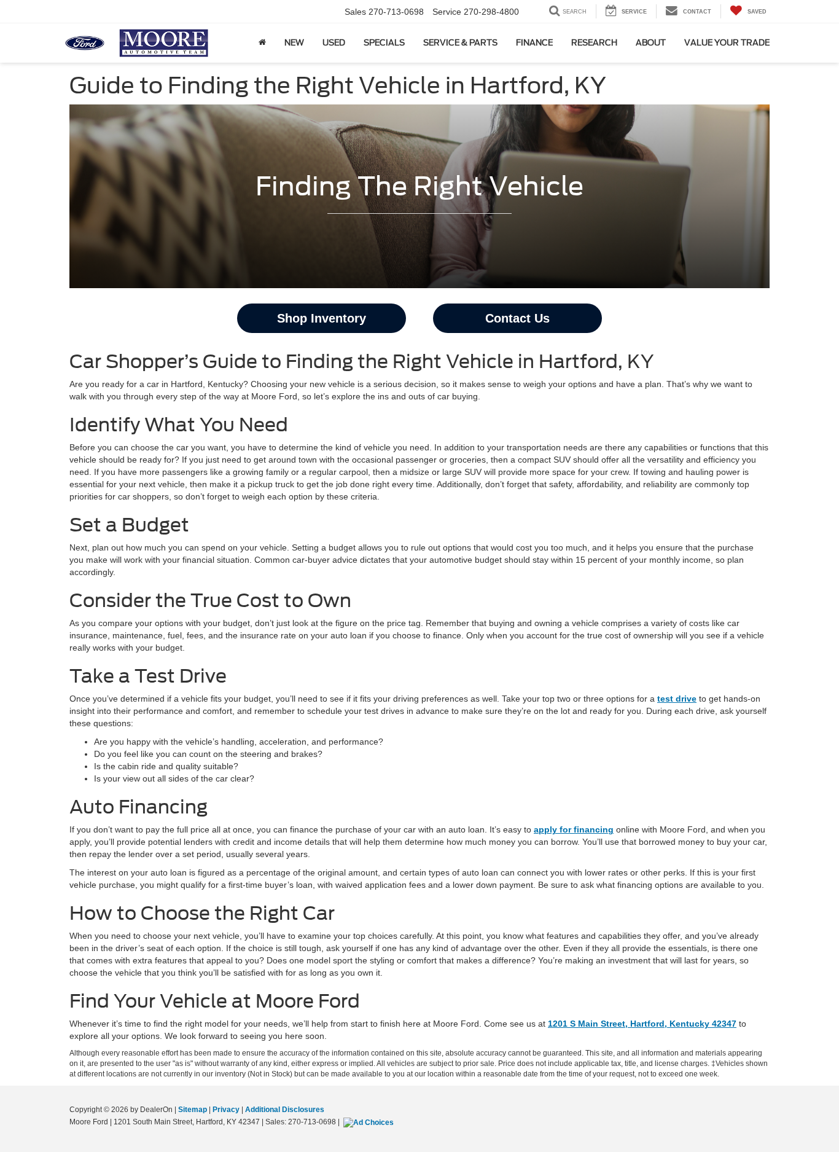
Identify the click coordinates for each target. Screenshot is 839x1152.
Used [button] (333, 42)
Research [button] (594, 42)
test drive (677, 698)
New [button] (294, 42)
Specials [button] (384, 42)
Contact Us (517, 318)
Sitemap (192, 1109)
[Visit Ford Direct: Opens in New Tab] (370, 1122)
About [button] (651, 42)
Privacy (226, 1109)
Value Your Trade (727, 42)
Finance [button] (534, 42)
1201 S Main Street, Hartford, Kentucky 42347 (642, 1024)
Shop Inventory (321, 318)
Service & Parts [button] (460, 42)
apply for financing (574, 829)
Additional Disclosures (284, 1109)
